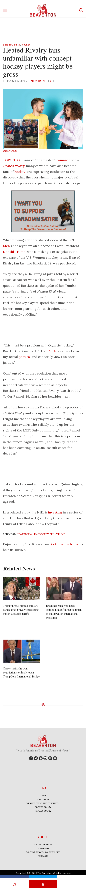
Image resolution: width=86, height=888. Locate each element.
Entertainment (11, 44)
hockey (19, 172)
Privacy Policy (43, 811)
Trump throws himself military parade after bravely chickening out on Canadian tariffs (21, 610)
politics (24, 357)
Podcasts (43, 856)
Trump (60, 534)
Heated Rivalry (13, 166)
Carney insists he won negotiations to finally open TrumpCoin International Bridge (21, 672)
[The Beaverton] (43, 10)
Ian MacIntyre (38, 81)
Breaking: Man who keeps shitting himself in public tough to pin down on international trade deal (64, 612)
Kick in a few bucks (64, 544)
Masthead (43, 848)
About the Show (43, 844)
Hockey (26, 44)
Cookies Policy (43, 807)
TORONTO (11, 160)
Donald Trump (14, 252)
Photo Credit (10, 150)
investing (55, 512)
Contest (43, 796)
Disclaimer (43, 799)
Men (6, 246)
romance (63, 160)
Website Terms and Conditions (43, 803)
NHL (52, 351)
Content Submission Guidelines (43, 852)
